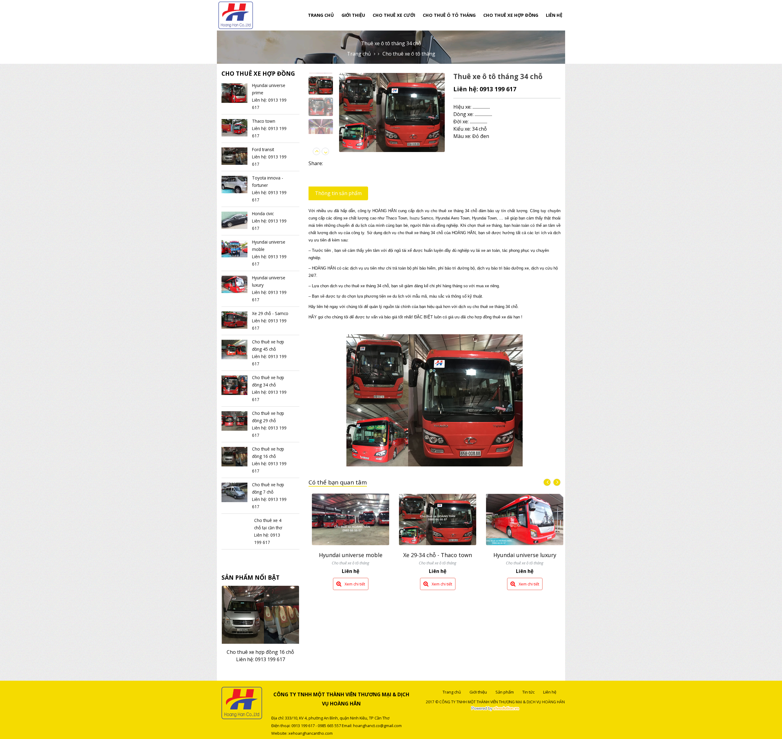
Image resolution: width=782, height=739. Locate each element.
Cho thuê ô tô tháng (449, 15)
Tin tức (528, 692)
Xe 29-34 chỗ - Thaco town (351, 555)
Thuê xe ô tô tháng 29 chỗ (525, 561)
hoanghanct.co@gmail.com (377, 725)
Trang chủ (321, 15)
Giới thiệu (353, 15)
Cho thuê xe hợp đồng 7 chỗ (260, 645)
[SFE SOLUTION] (495, 708)
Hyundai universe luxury (438, 555)
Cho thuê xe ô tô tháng (408, 53)
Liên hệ (554, 15)
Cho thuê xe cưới (394, 15)
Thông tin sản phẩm (338, 193)
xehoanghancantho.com (310, 733)
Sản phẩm (504, 692)
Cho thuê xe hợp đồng (510, 15)
